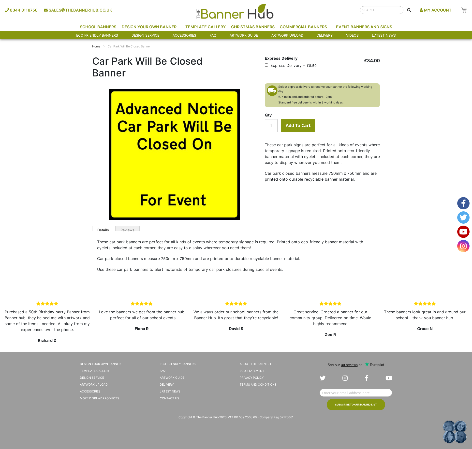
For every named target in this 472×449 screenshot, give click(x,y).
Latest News (384, 35)
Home (96, 46)
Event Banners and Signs (364, 26)
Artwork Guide (244, 35)
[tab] (103, 228)
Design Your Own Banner (149, 26)
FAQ (213, 35)
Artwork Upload (287, 35)
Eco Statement (252, 371)
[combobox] (381, 10)
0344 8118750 (23, 10)
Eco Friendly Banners (97, 35)
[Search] (409, 10)
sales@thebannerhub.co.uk (80, 10)
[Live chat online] (454, 432)
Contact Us (169, 398)
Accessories (184, 35)
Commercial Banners (303, 26)
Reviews (127, 229)
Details (103, 229)
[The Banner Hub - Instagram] (345, 378)
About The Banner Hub (258, 364)
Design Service (145, 35)
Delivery (325, 35)
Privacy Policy (252, 377)
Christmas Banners (253, 26)
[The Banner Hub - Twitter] (322, 378)
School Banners (98, 26)
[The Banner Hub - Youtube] (388, 378)
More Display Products (99, 398)
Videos (352, 35)
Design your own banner (100, 364)
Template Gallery (205, 26)
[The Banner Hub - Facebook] (367, 378)
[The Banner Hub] (235, 11)
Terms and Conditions (258, 384)
